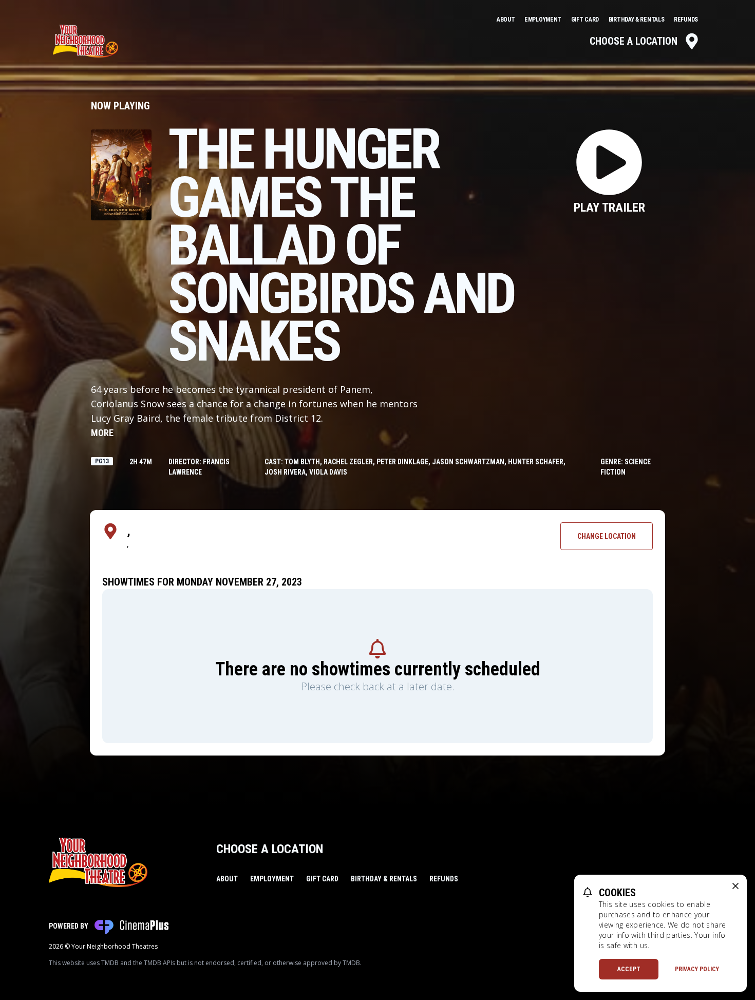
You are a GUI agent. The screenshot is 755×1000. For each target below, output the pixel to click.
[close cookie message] (735, 886)
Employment (543, 19)
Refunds (686, 19)
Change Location (606, 536)
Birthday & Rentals (637, 19)
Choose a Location (633, 41)
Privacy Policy (697, 969)
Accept (628, 969)
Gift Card (585, 19)
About (506, 19)
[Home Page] (85, 41)
